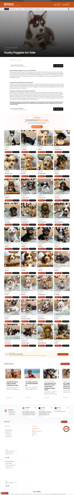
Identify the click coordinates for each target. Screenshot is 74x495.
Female (23, 148)
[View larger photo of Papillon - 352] (19, 301)
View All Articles (65, 363)
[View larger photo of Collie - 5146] (19, 131)
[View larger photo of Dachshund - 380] (35, 131)
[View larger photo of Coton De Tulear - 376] (52, 180)
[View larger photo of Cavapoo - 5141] (19, 252)
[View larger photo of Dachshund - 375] (68, 180)
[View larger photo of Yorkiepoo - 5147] (19, 180)
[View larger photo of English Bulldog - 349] (52, 301)
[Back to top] (69, 422)
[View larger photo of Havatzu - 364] (19, 277)
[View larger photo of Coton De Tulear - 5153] (19, 156)
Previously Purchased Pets (28, 8)
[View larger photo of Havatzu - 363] (68, 252)
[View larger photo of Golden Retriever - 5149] (52, 156)
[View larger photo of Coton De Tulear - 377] (35, 180)
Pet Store (48, 380)
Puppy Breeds (37, 8)
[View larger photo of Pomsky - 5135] (68, 325)
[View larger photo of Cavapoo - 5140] (52, 252)
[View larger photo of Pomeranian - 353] (68, 277)
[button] (69, 412)
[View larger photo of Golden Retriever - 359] (52, 277)
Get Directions (9, 436)
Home (5, 47)
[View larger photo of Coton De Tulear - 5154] (68, 131)
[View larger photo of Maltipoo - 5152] (35, 156)
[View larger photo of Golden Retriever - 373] (35, 204)
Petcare (52, 380)
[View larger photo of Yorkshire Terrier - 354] (35, 325)
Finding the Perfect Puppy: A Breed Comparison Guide (12, 383)
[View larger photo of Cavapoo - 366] (68, 228)
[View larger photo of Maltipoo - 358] (35, 277)
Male (7, 148)
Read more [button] (40, 416)
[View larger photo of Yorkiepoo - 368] (35, 228)
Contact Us (34, 432)
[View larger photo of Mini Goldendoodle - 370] (68, 204)
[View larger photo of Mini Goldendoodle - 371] (52, 204)
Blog (42, 8)
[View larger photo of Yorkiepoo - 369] (52, 228)
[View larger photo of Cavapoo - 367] (19, 228)
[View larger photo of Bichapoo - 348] (68, 301)
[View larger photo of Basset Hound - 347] (19, 325)
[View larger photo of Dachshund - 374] (19, 204)
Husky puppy (26, 70)
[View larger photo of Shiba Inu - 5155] (52, 131)
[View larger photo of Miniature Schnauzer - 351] (35, 301)
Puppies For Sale (13, 8)
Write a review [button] (11, 414)
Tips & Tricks (7, 49)
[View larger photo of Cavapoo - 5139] (35, 252)
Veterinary (51, 381)
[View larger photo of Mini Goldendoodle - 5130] (52, 325)
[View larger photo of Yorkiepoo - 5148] (68, 156)
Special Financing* (35, 428)
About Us (33, 429)
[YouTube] (8, 457)
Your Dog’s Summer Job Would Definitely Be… (31, 383)
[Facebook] (6, 457)
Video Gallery (20, 8)
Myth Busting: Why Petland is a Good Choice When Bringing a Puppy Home (50, 386)
